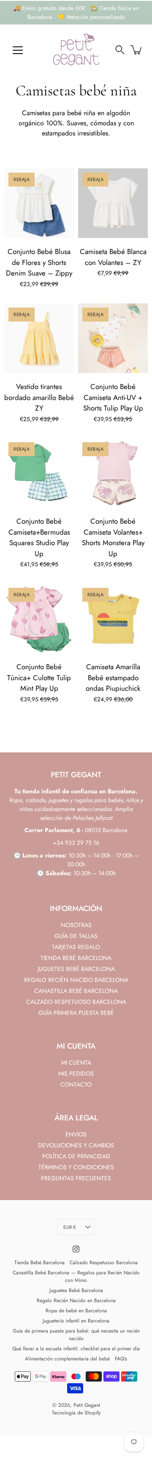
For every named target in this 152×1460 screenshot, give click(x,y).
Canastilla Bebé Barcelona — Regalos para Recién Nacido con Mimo (76, 1276)
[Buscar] (120, 50)
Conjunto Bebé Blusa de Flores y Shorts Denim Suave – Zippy (39, 262)
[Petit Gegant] (76, 50)
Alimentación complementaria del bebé (67, 1359)
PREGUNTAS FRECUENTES (76, 1178)
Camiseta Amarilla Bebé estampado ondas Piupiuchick (113, 677)
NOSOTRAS (76, 925)
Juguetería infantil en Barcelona (76, 1321)
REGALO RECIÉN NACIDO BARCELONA (76, 980)
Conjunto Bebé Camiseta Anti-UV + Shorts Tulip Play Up (113, 397)
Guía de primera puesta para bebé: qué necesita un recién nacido (76, 1334)
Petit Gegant (86, 1405)
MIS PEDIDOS (76, 1073)
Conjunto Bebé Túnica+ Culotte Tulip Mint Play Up (39, 677)
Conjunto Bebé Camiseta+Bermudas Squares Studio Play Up (39, 537)
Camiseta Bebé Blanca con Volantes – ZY (113, 257)
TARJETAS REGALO (76, 947)
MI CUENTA (76, 1062)
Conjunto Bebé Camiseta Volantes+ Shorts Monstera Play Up (113, 537)
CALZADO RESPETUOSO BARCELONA (76, 1002)
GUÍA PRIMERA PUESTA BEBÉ (76, 1012)
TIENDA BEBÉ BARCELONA (76, 958)
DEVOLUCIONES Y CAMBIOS (76, 1145)
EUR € (69, 1227)
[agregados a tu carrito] (137, 50)
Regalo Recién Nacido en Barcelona (76, 1300)
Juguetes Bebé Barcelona (76, 1290)
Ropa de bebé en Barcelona (76, 1310)
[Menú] (17, 50)
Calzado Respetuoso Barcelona (104, 1262)
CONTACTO (76, 1084)
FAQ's (121, 1359)
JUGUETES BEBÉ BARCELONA (76, 969)
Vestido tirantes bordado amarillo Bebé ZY (39, 397)
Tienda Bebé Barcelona (39, 1262)
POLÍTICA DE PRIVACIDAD (76, 1156)
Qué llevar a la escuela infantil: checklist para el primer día (76, 1348)
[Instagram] (76, 1249)
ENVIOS (76, 1134)
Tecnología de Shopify (76, 1413)
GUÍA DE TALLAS (76, 936)
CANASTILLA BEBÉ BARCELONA (76, 991)
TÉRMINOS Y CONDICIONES (76, 1167)
